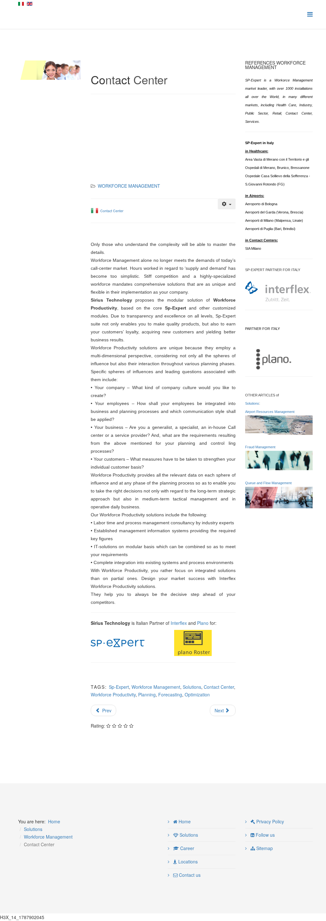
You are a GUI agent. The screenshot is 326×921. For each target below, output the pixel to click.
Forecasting (170, 694)
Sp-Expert (119, 687)
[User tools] (227, 204)
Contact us (189, 875)
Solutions (192, 687)
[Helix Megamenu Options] (310, 14)
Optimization (197, 694)
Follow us (264, 835)
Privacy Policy (269, 821)
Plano (203, 623)
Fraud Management (260, 447)
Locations (187, 861)
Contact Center (112, 210)
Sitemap (264, 848)
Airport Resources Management (269, 412)
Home (54, 821)
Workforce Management (129, 186)
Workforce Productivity (113, 694)
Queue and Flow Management (268, 483)
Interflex (179, 623)
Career (186, 848)
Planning (147, 694)
